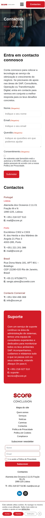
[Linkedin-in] (19, 493)
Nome (12, 108)
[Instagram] (25, 493)
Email (11, 120)
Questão (13, 132)
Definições (30, 514)
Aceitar (7, 514)
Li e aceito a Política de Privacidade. (22, 459)
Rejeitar (18, 514)
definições (26, 509)
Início (7, 26)
